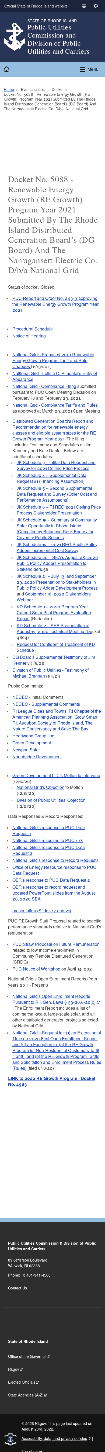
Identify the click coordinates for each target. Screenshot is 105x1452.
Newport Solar (26, 750)
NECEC (20, 697)
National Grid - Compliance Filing (44, 386)
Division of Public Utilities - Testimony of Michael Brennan (50, 673)
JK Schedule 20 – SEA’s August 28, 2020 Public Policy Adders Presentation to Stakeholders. (57, 563)
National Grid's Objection (40, 787)
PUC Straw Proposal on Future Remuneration (56, 944)
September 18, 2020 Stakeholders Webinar (54, 597)
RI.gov (13, 1369)
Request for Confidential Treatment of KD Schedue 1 (56, 647)
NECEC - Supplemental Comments (46, 704)
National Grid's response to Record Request (54, 860)
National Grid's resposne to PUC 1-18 (47, 840)
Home (9, 89)
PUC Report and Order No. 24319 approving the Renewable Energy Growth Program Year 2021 (55, 304)
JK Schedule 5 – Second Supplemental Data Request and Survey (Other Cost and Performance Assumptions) (57, 494)
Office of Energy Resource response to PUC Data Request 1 (54, 870)
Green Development (31, 743)
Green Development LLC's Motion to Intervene (56, 775)
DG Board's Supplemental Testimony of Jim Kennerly (53, 660)
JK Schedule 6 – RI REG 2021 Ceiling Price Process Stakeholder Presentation (59, 510)
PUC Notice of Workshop (36, 969)
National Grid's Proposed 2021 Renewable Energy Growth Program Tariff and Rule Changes (53, 360)
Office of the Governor (27, 1356)
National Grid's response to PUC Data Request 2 (48, 850)
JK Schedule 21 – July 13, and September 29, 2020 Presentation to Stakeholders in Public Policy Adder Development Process (57, 582)
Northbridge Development (37, 756)
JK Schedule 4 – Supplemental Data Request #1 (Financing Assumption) (51, 478)
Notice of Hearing (29, 336)
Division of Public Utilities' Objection (51, 800)
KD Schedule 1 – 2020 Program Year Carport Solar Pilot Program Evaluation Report (54, 613)
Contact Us (17, 1288)
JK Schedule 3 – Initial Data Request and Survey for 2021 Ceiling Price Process (56, 465)
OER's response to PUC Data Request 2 (51, 880)
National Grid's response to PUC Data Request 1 (48, 830)
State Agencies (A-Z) (26, 1395)
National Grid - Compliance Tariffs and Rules (55, 405)
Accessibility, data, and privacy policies (54, 1438)
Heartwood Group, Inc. (33, 736)
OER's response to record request (44, 887)
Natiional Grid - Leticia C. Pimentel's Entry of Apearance (54, 376)
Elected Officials (21, 1382)
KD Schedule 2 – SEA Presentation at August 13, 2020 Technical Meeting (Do (54, 628)
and (81, 887)
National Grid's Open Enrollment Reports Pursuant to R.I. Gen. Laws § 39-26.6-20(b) (54, 999)
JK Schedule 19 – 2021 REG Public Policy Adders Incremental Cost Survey (57, 547)
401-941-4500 (38, 1275)
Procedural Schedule (32, 329)
